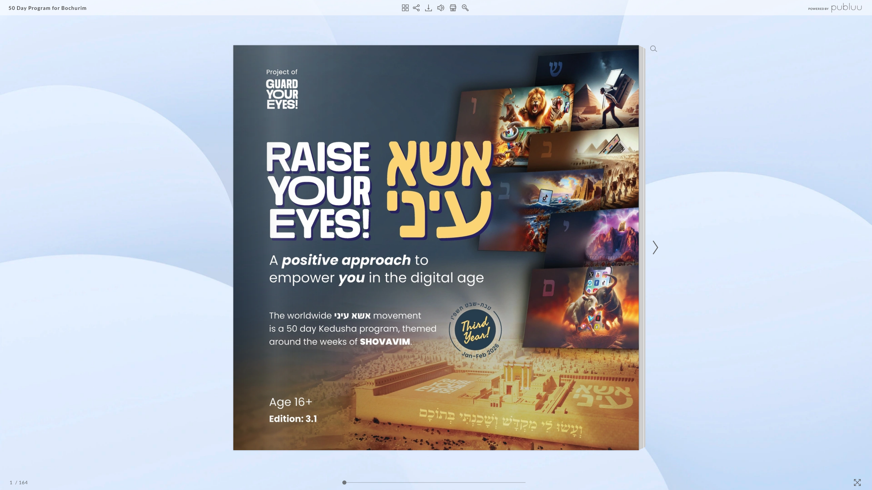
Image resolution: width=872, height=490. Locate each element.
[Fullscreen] (857, 482)
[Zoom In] (465, 8)
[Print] (453, 8)
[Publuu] (829, 7)
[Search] (654, 49)
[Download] (428, 8)
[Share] (416, 8)
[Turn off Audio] (441, 8)
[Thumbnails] (405, 8)
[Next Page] (654, 247)
